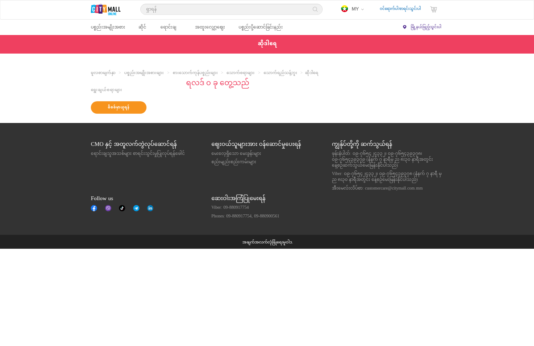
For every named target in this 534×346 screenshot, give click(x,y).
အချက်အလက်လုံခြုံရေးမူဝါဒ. (267, 242)
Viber (108, 208)
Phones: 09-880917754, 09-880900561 (245, 216)
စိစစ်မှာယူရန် (118, 108)
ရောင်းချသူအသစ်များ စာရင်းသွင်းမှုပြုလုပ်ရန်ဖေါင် (138, 154)
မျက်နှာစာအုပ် (94, 208)
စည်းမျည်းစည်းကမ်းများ (233, 162)
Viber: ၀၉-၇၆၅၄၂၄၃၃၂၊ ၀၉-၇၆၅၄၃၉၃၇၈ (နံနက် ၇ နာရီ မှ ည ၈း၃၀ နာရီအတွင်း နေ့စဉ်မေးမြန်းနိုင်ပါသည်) (387, 177)
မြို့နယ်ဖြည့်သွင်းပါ (426, 27)
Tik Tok (122, 208)
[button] (352, 9)
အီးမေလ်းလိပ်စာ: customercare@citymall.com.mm (377, 188)
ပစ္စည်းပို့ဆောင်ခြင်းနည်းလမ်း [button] (261, 30)
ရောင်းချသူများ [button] (168, 30)
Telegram (136, 208)
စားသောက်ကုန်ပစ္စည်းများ (195, 73)
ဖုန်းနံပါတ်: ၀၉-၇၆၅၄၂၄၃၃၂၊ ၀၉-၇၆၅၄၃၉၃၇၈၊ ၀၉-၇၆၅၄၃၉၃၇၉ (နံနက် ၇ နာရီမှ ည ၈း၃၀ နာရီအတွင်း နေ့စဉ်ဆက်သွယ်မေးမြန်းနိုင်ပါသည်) (382, 159)
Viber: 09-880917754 (230, 207)
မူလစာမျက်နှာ (103, 73)
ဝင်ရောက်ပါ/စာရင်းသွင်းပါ (400, 9)
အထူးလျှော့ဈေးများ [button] (210, 30)
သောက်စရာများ (241, 73)
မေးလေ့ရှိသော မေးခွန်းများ (236, 154)
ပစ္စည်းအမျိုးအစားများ (144, 73)
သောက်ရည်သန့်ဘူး (280, 73)
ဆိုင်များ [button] (142, 30)
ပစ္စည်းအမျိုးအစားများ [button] (108, 30)
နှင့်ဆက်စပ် (150, 208)
